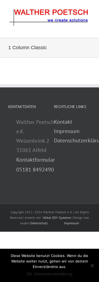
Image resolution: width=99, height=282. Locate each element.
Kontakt (63, 121)
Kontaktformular (35, 159)
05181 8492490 (35, 169)
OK (29, 274)
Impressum (66, 131)
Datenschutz (39, 223)
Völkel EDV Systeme (57, 217)
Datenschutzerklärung (53, 274)
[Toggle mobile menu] (88, 29)
